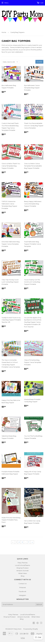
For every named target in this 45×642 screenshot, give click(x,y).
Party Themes (22, 563)
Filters (39, 62)
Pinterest (22, 587)
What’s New (22, 573)
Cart (41, 3)
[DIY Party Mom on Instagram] (41, 623)
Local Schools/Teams (22, 565)
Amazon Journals (22, 570)
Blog (22, 576)
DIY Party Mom (16, 629)
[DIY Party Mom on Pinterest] (37, 623)
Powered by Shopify (30, 629)
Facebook (22, 591)
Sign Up (39, 604)
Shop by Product (22, 568)
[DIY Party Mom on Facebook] (34, 623)
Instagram (22, 595)
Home (4, 32)
